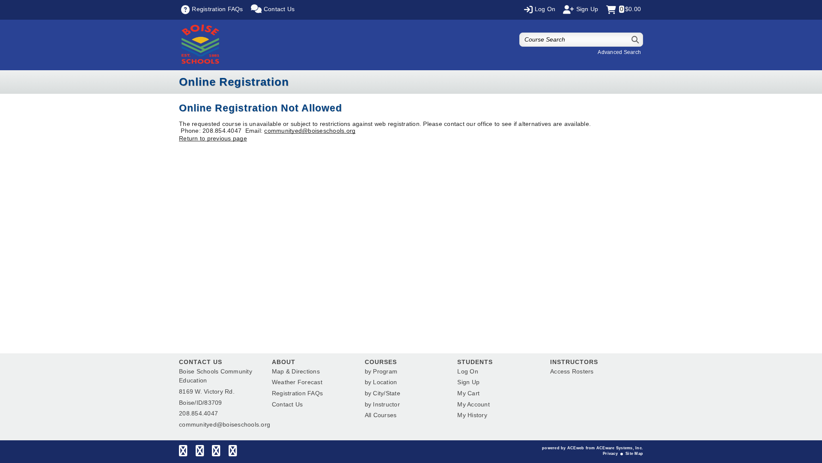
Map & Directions (296, 371)
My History (472, 415)
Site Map (634, 453)
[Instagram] (216, 452)
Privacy (610, 453)
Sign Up (468, 382)
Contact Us (287, 404)
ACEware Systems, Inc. (619, 448)
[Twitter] (200, 452)
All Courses (381, 415)
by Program (381, 371)
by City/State (382, 393)
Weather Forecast (297, 382)
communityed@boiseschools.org (309, 130)
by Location (381, 382)
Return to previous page (213, 138)
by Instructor (382, 404)
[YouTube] (233, 452)
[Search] (635, 39)
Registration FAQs (297, 393)
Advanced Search (619, 52)
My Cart (468, 393)
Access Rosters (572, 371)
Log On (467, 371)
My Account (473, 404)
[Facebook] (183, 452)
